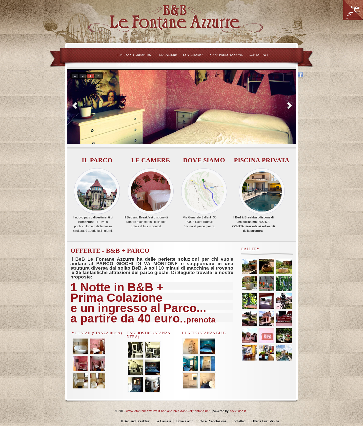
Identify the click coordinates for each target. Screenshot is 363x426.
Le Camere (168, 55)
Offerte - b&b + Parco (109, 250)
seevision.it (238, 411)
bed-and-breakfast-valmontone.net (185, 411)
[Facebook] (300, 75)
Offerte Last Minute (134, 64)
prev (74, 105)
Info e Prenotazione (225, 55)
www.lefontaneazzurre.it (143, 411)
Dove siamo (192, 55)
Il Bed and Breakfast (135, 55)
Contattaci (258, 55)
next (288, 105)
